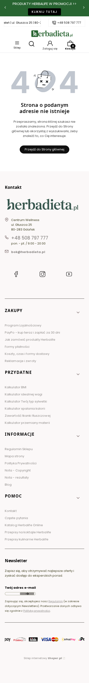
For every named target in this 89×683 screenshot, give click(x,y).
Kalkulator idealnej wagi (23, 394)
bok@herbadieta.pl (28, 252)
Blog (8, 484)
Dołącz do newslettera (27, 593)
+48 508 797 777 (69, 23)
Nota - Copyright (18, 470)
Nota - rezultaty (17, 477)
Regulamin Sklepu (19, 449)
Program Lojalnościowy (23, 325)
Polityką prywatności (36, 611)
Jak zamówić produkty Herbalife (30, 339)
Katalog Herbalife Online (24, 525)
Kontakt (11, 511)
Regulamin (55, 601)
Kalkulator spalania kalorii (25, 408)
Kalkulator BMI (15, 387)
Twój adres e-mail (20, 587)
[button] (42, 312)
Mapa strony (14, 456)
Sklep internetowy (43, 658)
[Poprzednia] (5, 8)
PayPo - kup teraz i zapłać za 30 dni (32, 332)
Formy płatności (17, 346)
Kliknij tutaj (44, 11)
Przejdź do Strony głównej (44, 149)
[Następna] (84, 8)
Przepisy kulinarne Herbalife (26, 539)
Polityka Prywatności (21, 463)
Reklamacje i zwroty (20, 361)
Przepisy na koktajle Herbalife (28, 532)
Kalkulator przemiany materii (27, 423)
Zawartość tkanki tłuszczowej (28, 415)
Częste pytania (16, 518)
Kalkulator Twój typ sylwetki (26, 401)
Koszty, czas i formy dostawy (27, 354)
